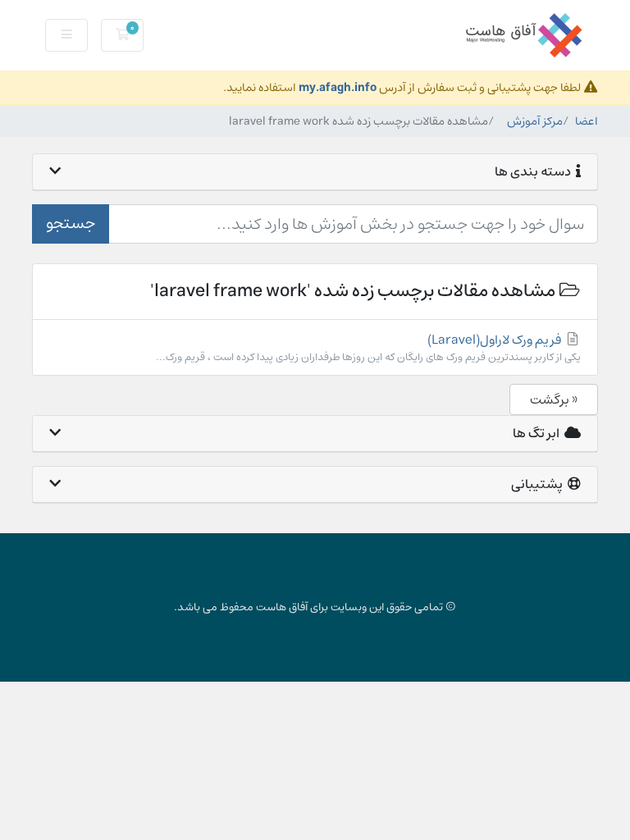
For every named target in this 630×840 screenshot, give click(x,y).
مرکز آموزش (535, 121)
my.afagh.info (338, 87)
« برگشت (554, 399)
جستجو (70, 223)
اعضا (586, 121)
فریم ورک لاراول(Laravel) (368, 347)
